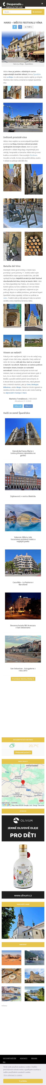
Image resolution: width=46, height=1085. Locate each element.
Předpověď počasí (22, 752)
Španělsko (37, 74)
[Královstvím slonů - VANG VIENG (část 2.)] (34, 994)
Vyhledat (38, 12)
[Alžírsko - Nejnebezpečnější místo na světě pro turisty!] (11, 957)
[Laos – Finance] (11, 994)
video (5, 298)
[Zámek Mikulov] (34, 975)
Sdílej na (17, 406)
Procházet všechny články (22, 679)
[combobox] (17, 12)
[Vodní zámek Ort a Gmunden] (34, 957)
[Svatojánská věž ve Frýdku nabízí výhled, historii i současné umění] (23, 923)
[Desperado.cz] (13, 3)
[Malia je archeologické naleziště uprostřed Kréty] (11, 975)
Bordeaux (33, 155)
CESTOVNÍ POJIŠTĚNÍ (9, 1058)
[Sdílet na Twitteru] (15, 27)
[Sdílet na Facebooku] (20, 27)
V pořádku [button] (23, 1081)
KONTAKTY (23, 1058)
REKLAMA (34, 1058)
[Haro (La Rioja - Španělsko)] (12, 92)
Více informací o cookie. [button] (13, 1075)
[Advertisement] (23, 710)
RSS (4, 1062)
